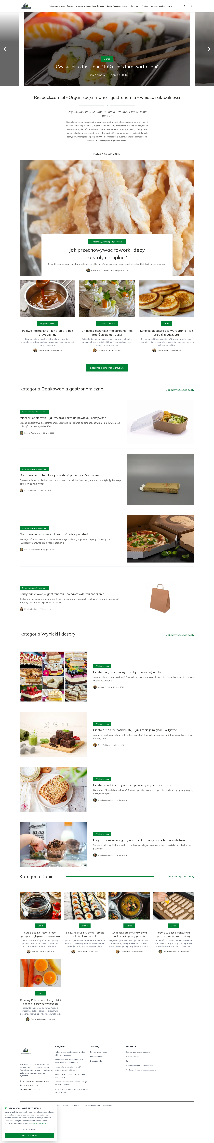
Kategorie (131, 1046)
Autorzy (94, 1046)
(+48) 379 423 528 (30, 1085)
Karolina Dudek (96, 1056)
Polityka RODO (77, 1105)
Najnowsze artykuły (57, 6)
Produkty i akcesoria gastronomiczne (157, 6)
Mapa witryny (107, 1105)
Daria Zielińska (96, 1061)
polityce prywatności (38, 1123)
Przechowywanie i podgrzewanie (126, 6)
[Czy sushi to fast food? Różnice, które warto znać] (107, 49)
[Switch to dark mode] (192, 6)
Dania (109, 6)
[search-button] (185, 6)
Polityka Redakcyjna (92, 1105)
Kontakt (66, 1105)
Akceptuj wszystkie (29, 1135)
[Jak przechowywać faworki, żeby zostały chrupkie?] (107, 218)
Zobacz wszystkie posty (180, 389)
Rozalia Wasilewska (98, 1052)
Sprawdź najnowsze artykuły (107, 367)
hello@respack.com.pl (31, 1089)
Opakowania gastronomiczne (79, 6)
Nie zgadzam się (30, 1129)
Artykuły (60, 1046)
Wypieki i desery (98, 6)
